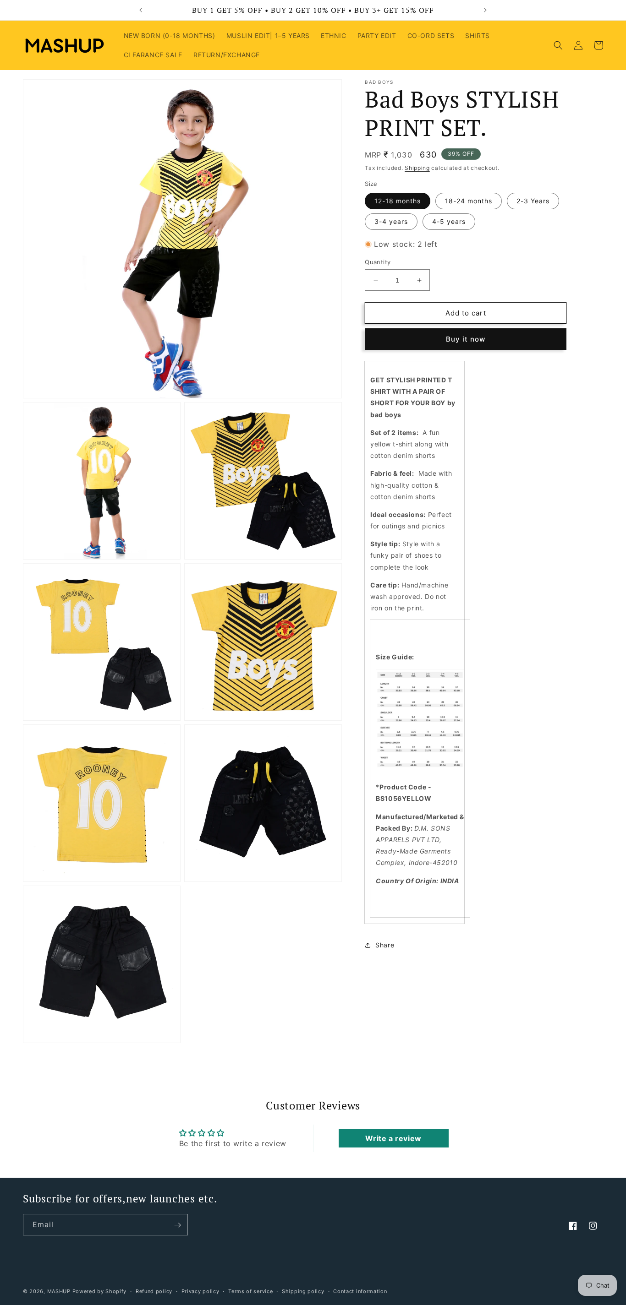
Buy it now (465, 339)
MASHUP (59, 1291)
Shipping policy (303, 1291)
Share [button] (384, 945)
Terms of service (250, 1291)
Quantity (377, 262)
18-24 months (468, 201)
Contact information (360, 1291)
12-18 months (397, 201)
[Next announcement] (485, 10)
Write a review (393, 1138)
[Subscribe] (177, 1225)
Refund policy (154, 1291)
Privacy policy (200, 1291)
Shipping (417, 167)
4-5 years (449, 221)
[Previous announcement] (141, 10)
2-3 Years (532, 201)
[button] (558, 45)
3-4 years (391, 221)
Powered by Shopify (99, 1291)
